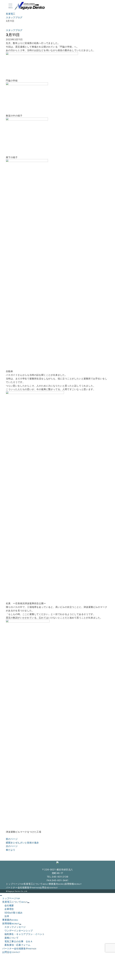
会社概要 (9, 905)
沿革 (6, 916)
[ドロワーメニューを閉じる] (1, 895)
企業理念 (9, 909)
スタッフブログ (14, 30)
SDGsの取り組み (13, 912)
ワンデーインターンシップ (18, 930)
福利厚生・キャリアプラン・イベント (24, 934)
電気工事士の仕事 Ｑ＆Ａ (18, 941)
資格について (11, 937)
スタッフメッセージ (15, 927)
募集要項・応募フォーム (17, 944)
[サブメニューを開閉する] (28, 902)
